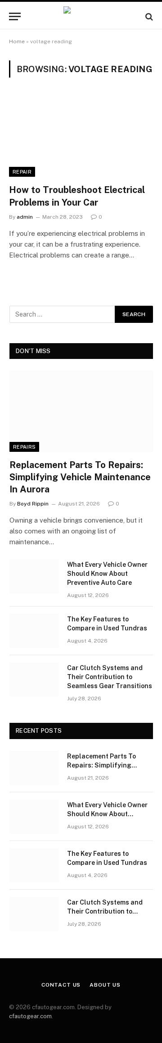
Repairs (24, 447)
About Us (105, 985)
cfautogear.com (30, 1016)
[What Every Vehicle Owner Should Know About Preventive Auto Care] (34, 576)
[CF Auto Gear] (81, 16)
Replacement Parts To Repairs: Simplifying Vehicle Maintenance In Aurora (80, 477)
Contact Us (61, 985)
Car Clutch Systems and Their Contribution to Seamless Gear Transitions (109, 676)
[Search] (148, 16)
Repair (22, 172)
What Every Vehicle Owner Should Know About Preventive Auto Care (107, 573)
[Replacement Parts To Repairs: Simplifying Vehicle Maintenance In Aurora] (81, 411)
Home (17, 41)
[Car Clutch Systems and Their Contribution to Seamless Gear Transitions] (34, 679)
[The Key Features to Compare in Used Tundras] (34, 631)
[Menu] (15, 16)
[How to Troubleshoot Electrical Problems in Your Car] (81, 136)
